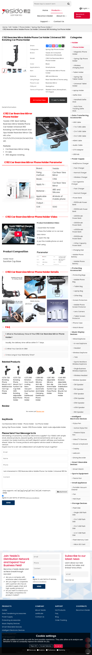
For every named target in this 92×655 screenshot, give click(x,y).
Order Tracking (61, 620)
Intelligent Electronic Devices (13, 630)
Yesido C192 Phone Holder (32, 427)
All (10, 27)
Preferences (52, 650)
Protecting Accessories (11, 620)
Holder (15, 27)
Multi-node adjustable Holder (54, 427)
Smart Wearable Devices (12, 627)
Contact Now (40, 100)
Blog (57, 617)
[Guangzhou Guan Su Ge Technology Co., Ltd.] (16, 12)
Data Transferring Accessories (14, 613)
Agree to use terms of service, (20, 498)
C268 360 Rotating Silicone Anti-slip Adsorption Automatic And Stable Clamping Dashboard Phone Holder (40, 389)
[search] (68, 4)
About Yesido (40, 610)
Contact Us (59, 21)
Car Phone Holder (42, 424)
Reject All (34, 646)
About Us (60, 16)
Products (55, 10)
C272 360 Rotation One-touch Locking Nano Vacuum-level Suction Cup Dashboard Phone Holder (29, 389)
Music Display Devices (11, 623)
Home (45, 10)
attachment (63, 492)
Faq (56, 613)
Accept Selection (45, 646)
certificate (39, 613)
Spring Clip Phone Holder (41, 27)
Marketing (62, 650)
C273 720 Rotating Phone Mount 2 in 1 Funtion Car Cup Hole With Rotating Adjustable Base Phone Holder (17, 389)
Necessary (32, 650)
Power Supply (7, 617)
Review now (40, 411)
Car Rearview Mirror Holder (12, 424)
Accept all (58, 646)
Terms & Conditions (32, 498)
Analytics (42, 650)
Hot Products (60, 610)
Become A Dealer (45, 16)
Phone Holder (25, 27)
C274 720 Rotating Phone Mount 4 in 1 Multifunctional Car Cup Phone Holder (7, 385)
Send (8, 502)
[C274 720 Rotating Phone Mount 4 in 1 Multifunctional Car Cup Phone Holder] (7, 370)
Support (44, 21)
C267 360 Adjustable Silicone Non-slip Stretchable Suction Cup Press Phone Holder (52, 385)
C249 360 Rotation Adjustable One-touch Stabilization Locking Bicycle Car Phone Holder (62, 387)
